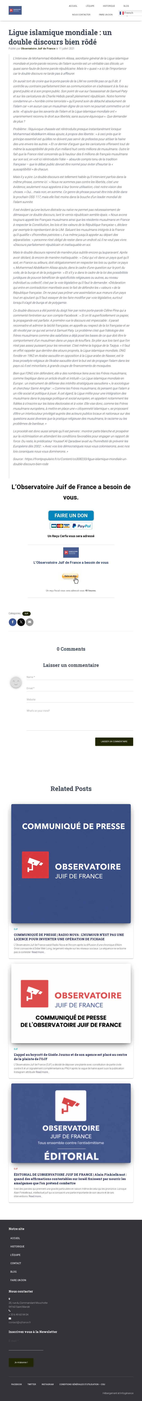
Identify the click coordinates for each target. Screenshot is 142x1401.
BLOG (126, 6)
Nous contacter (81, 14)
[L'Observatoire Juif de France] (15, 10)
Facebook (16, 1384)
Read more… (38, 952)
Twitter (32, 1384)
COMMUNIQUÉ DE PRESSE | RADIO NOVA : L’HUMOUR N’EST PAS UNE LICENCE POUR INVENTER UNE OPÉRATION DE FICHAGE (69, 937)
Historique (109, 6)
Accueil (73, 6)
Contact (15, 1263)
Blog (13, 1271)
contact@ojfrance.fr (20, 1322)
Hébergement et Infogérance (118, 1393)
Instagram (48, 1384)
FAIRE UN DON (106, 14)
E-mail (13, 1340)
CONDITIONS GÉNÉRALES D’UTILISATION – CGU (82, 1384)
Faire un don (18, 1280)
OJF (26, 614)
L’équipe (90, 6)
